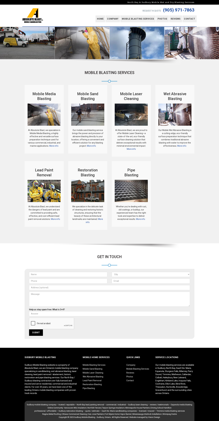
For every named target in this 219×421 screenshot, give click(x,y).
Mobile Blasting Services (138, 19)
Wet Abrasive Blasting (93, 376)
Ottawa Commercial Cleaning (74, 414)
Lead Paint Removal (92, 380)
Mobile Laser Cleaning (93, 373)
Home (100, 19)
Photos (162, 19)
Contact (189, 19)
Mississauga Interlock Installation (147, 414)
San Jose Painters (96, 414)
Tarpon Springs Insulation (113, 408)
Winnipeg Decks (170, 414)
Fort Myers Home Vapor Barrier (118, 414)
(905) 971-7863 (178, 10)
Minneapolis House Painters (137, 408)
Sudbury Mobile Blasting (84, 417)
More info (53, 146)
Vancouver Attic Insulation (75, 408)
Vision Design (154, 417)
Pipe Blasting (89, 388)
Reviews (176, 19)
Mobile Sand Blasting (92, 369)
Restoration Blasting (92, 384)
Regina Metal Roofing (51, 414)
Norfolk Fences (94, 408)
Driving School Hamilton (161, 408)
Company (112, 19)
